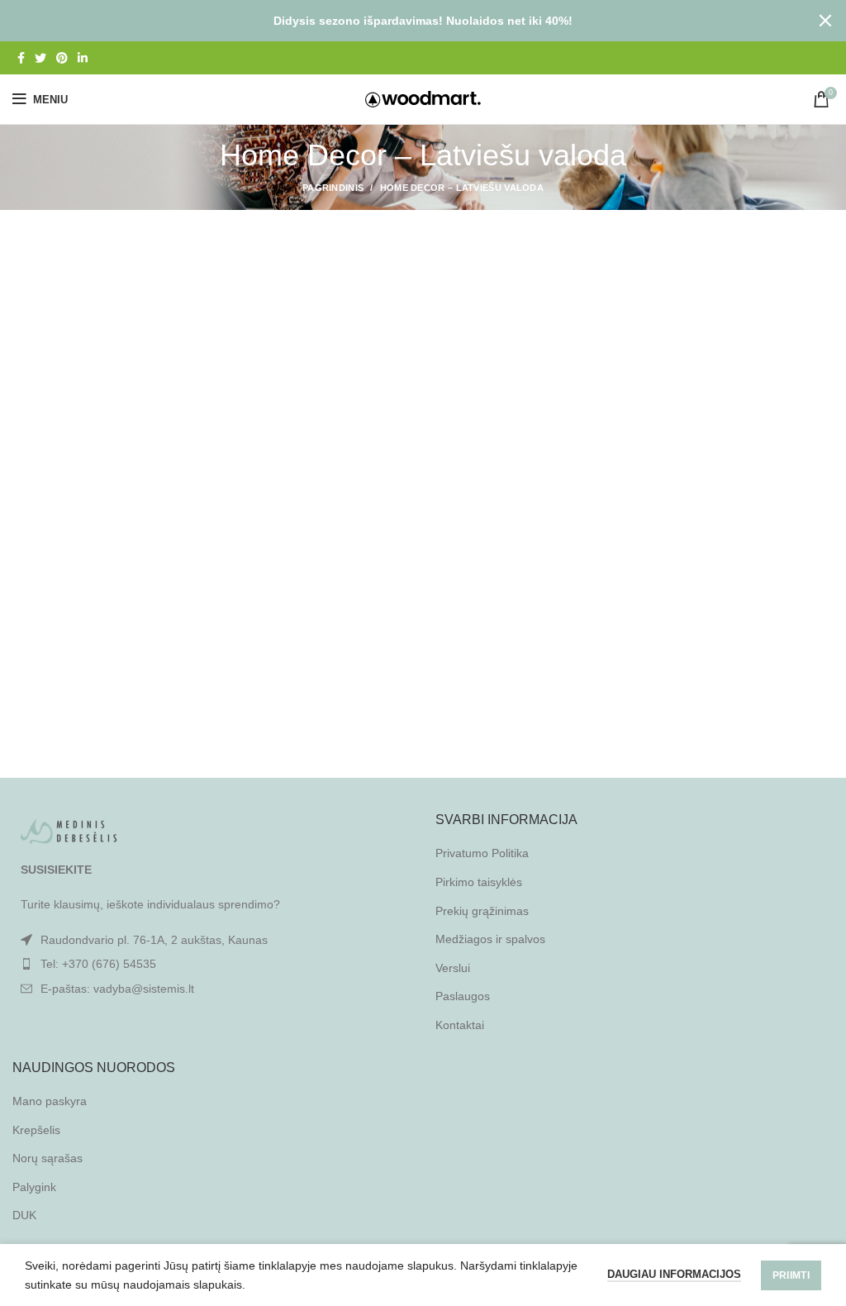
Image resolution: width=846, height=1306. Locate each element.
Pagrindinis (333, 188)
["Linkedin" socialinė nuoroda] (83, 58)
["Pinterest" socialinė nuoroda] (62, 58)
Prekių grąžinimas (482, 911)
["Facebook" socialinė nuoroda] (21, 58)
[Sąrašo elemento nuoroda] (211, 964)
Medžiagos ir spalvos (490, 939)
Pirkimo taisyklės (478, 882)
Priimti (791, 1275)
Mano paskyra (49, 1101)
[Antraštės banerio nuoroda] (398, 20)
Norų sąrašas (47, 1158)
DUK (24, 1215)
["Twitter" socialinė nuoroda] (40, 58)
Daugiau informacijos (674, 1274)
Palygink (34, 1187)
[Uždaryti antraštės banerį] (825, 20)
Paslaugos (462, 996)
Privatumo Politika (482, 853)
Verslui (452, 968)
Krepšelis (36, 1130)
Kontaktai (459, 1025)
